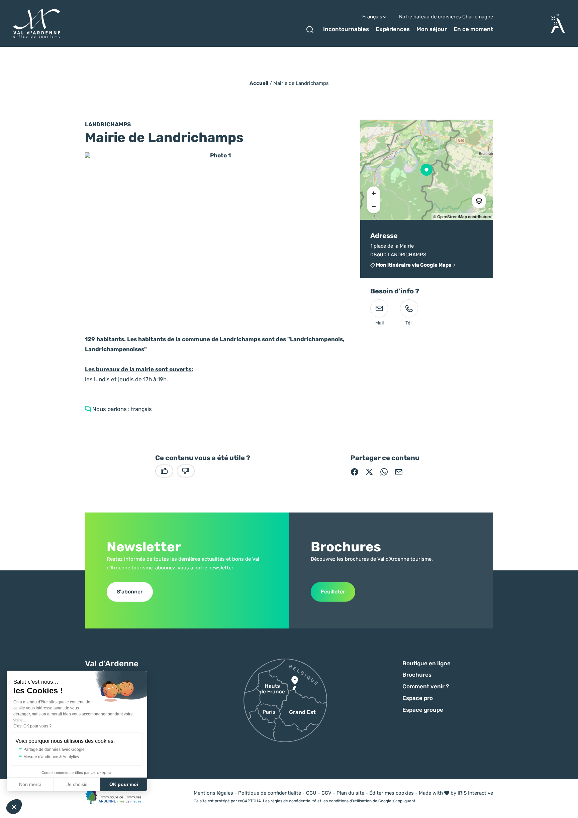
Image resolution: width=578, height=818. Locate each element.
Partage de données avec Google (54, 749)
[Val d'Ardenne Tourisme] (36, 23)
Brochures (416, 674)
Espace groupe (422, 709)
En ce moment (473, 29)
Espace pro (417, 698)
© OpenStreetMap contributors (462, 217)
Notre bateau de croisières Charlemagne (446, 16)
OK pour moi (123, 784)
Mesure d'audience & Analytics (51, 757)
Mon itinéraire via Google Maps (413, 265)
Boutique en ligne (426, 663)
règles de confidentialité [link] (293, 801)
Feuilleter (333, 591)
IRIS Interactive (475, 793)
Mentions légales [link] (213, 793)
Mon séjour (431, 29)
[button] (14, 807)
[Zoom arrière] (373, 206)
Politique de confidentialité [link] (269, 793)
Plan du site (350, 793)
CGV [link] (326, 793)
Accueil (259, 83)
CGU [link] (311, 793)
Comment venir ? (425, 686)
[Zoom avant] (373, 193)
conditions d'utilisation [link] (350, 801)
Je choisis (77, 784)
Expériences (393, 29)
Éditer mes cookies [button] (391, 793)
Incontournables (346, 29)
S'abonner (130, 591)
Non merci (30, 784)
